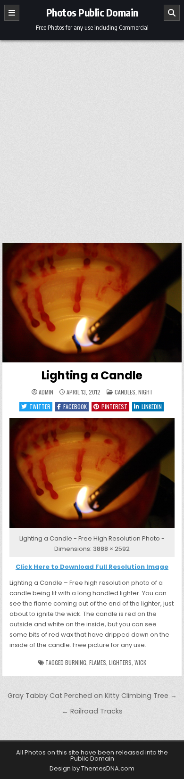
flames (97, 662)
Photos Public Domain (92, 12)
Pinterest (114, 406)
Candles (125, 392)
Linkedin (152, 406)
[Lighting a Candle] (92, 528)
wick (140, 662)
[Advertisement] (92, 137)
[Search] (172, 13)
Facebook (75, 406)
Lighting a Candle (92, 375)
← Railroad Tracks (92, 711)
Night (145, 392)
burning (75, 662)
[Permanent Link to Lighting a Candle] (92, 302)
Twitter (39, 406)
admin (46, 392)
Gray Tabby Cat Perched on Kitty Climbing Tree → (92, 695)
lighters (120, 662)
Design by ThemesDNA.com (92, 768)
